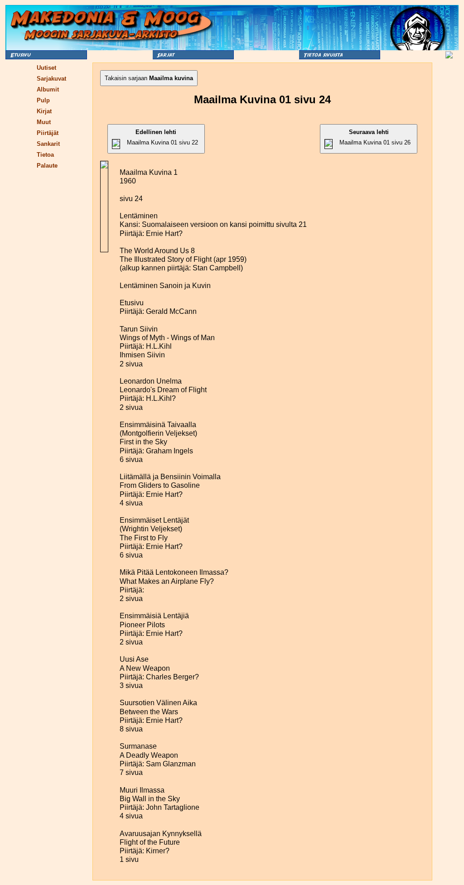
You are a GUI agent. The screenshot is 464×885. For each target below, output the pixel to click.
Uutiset (46, 67)
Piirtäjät (47, 133)
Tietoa (45, 154)
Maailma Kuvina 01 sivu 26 (375, 137)
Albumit (48, 89)
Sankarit (48, 143)
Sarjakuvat (51, 78)
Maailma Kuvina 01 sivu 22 (162, 137)
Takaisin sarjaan (149, 78)
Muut (44, 122)
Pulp (43, 100)
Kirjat (44, 111)
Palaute (47, 165)
